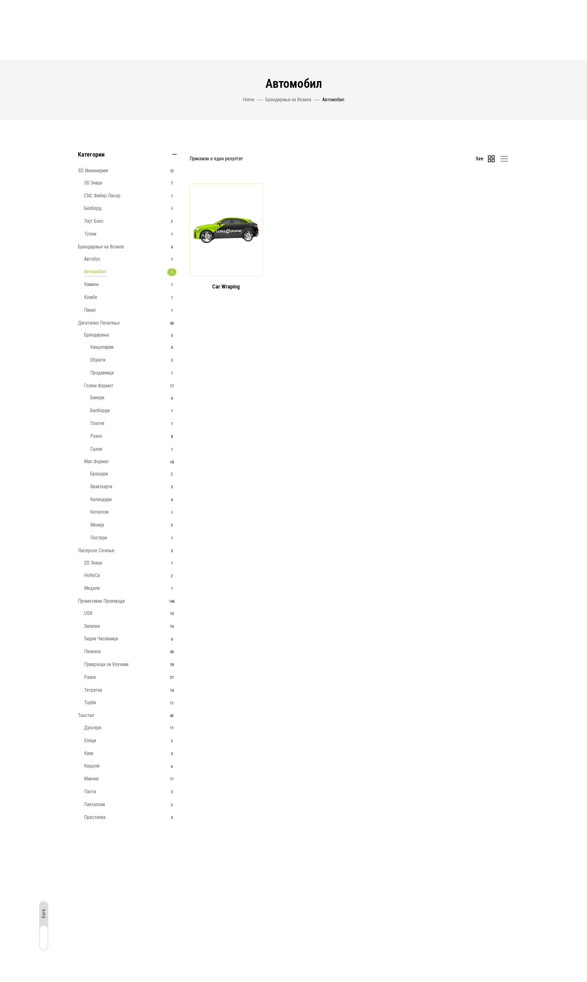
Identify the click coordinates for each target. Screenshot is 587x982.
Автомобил (95, 271)
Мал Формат (96, 461)
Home (248, 99)
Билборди (100, 410)
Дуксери (92, 728)
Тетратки (93, 690)
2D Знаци (93, 563)
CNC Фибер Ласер (102, 196)
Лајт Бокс (94, 221)
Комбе (90, 297)
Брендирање (96, 335)
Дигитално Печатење (99, 323)
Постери (98, 538)
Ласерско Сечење (96, 550)
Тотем (90, 234)
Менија (97, 525)
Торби (90, 702)
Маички (91, 779)
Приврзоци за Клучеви (106, 664)
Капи (88, 753)
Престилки (94, 817)
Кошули (91, 766)
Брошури (99, 474)
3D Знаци (93, 183)
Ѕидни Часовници (101, 639)
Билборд (93, 208)
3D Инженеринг (93, 170)
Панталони (94, 804)
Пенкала (92, 651)
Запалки (92, 626)
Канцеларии (101, 347)
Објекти (97, 360)
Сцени (96, 449)
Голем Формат (98, 386)
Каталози (99, 512)
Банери (97, 397)
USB (88, 613)
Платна (97, 423)
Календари (101, 499)
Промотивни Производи (101, 601)
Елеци (90, 740)
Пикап (90, 310)
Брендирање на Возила (288, 99)
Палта (90, 791)
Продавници (102, 373)
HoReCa (92, 575)
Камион (91, 284)
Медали (92, 588)
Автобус (92, 259)
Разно (96, 436)
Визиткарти (101, 486)
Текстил (86, 715)
